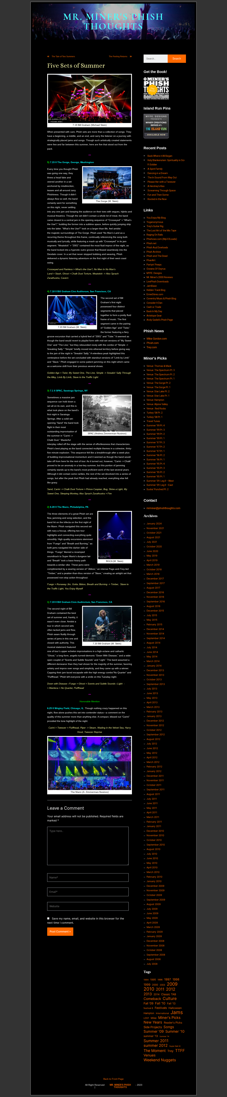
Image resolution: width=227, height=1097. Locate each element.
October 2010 (154, 840)
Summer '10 (174, 1031)
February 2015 (154, 624)
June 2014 (152, 652)
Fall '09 (148, 1003)
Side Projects (153, 1027)
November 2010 (155, 835)
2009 (172, 984)
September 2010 (156, 844)
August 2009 (154, 904)
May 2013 (152, 697)
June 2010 (152, 858)
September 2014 (156, 638)
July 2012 (152, 743)
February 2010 (154, 876)
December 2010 (155, 830)
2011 (160, 989)
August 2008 (154, 959)
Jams (176, 1012)
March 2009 (153, 927)
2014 (157, 994)
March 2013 (153, 707)
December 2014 (155, 629)
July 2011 (152, 798)
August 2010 (153, 849)
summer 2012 (156, 1045)
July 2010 (152, 853)
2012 (170, 989)
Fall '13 (171, 1003)
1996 (160, 979)
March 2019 (153, 564)
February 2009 (155, 931)
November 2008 (156, 945)
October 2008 (154, 950)
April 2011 (152, 812)
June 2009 (152, 913)
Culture (170, 998)
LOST (146, 1018)
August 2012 (153, 739)
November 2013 (155, 674)
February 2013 (154, 711)
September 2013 (156, 684)
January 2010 (154, 881)
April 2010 (152, 867)
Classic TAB (168, 994)
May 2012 (152, 752)
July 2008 (152, 963)
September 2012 (156, 734)
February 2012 (154, 766)
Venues (150, 1055)
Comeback (152, 999)
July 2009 (152, 908)
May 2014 (152, 656)
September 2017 (156, 583)
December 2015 (155, 610)
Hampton (149, 1013)
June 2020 (152, 551)
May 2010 (152, 862)
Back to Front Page (113, 1079)
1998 (175, 979)
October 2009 (154, 895)
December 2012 (155, 720)
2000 (155, 984)
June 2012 (152, 748)
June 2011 (152, 803)
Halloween (175, 1008)
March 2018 (153, 573)
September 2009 (156, 899)
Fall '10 (160, 1003)
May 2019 (152, 555)
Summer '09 (154, 1031)
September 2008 (156, 954)
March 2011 (153, 817)
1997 (167, 979)
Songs (169, 1027)
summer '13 (151, 1036)
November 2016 (155, 596)
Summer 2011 (156, 1041)
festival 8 (148, 1008)
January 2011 (154, 826)
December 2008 (155, 940)
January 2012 (154, 771)
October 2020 (154, 546)
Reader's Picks (173, 1022)
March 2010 (153, 872)
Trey (170, 1051)
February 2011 (154, 821)
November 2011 (155, 780)
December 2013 (155, 670)
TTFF (180, 1050)
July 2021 (152, 541)
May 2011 (152, 807)
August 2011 (153, 794)
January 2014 (154, 665)
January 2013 (154, 716)
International (162, 1013)
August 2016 (153, 606)
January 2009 (154, 936)
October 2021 (154, 532)
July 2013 (152, 688)
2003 (162, 984)
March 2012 (153, 762)
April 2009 (152, 922)
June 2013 (152, 693)
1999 (147, 984)
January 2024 (154, 523)
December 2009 (155, 885)
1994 (146, 979)
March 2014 (153, 661)
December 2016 (155, 592)
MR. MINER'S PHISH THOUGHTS (113, 21)
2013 (148, 994)
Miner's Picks (169, 1018)
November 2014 (155, 633)
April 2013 (152, 702)
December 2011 (155, 775)
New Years (153, 1022)
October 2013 (154, 679)
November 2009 (156, 890)
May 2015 (152, 619)
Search (176, 58)
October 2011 (154, 785)
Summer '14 (164, 1036)
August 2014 (153, 642)
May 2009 (152, 917)
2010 (149, 989)
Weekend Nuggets (160, 1060)
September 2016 (156, 601)
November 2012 (155, 725)
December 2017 (155, 578)
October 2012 (154, 730)
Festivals (161, 1008)
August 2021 (153, 537)
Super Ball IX (174, 1046)
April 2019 (152, 560)
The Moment (155, 1050)
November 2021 (155, 528)
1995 (153, 979)
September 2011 (156, 789)
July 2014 (152, 647)
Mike (154, 1018)
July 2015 (152, 615)
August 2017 (153, 587)
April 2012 (152, 757)
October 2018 (154, 569)
